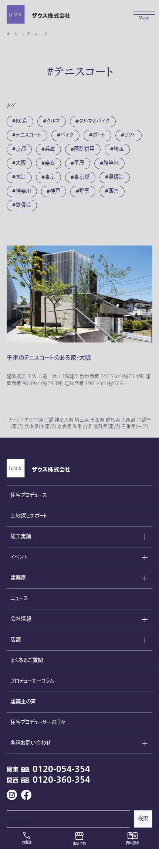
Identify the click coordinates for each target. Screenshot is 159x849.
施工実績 (20, 536)
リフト (130, 135)
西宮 (113, 191)
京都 (21, 149)
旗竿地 (111, 163)
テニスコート (28, 135)
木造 (21, 177)
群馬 (84, 191)
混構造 (116, 177)
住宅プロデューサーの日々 (37, 722)
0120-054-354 (61, 769)
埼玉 (119, 149)
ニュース (19, 598)
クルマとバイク (94, 121)
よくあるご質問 (26, 660)
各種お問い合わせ (30, 743)
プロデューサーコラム (32, 681)
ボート (98, 135)
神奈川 (23, 191)
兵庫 (50, 149)
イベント (19, 557)
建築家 (18, 578)
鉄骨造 (23, 205)
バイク (67, 135)
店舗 (15, 640)
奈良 (50, 163)
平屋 (79, 163)
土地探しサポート (28, 516)
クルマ (53, 121)
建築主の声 (23, 702)
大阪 (21, 163)
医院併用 (84, 149)
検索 (143, 818)
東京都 (81, 177)
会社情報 (20, 619)
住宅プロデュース (28, 495)
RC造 (21, 121)
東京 (50, 177)
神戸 (55, 191)
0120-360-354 (61, 780)
